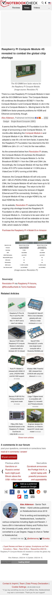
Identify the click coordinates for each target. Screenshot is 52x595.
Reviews (16, 7)
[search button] (43, 3)
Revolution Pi (35, 151)
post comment (9, 456)
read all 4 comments (10, 451)
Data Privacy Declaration (37, 583)
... (49, 7)
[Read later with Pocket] (45, 491)
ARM (46, 118)
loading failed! (6, 562)
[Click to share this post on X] (31, 491)
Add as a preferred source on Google (28, 485)
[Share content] (6, 492)
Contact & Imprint (10, 583)
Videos (37, 7)
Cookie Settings (19, 586)
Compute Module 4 (33, 133)
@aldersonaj (33, 538)
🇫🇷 (36, 117)
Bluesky (46, 538)
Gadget (6, 121)
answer (23, 451)
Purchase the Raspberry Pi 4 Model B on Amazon (24, 230)
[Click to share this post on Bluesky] (25, 491)
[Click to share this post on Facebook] (12, 491)
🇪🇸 (39, 117)
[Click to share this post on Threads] (18, 491)
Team (22, 583)
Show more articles (26, 437)
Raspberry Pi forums (27, 283)
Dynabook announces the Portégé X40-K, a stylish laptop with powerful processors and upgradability (37, 473)
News (26, 7)
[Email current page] (32, 496)
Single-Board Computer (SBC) (23, 121)
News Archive (24, 549)
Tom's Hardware (28, 286)
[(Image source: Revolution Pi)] (26, 251)
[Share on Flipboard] (19, 496)
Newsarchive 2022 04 (38, 549)
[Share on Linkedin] (26, 496)
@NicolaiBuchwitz (10, 286)
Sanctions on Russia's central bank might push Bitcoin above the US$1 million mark (13, 473)
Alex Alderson (8, 117)
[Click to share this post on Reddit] (38, 491)
